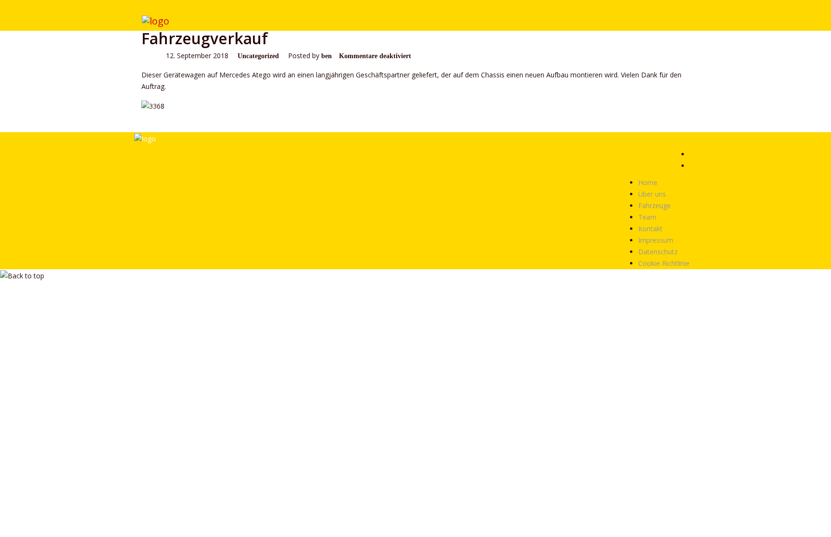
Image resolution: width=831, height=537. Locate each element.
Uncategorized (258, 56)
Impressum (655, 240)
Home (647, 182)
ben (326, 56)
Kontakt (650, 228)
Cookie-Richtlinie (664, 263)
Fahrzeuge (654, 205)
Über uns (652, 194)
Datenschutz (658, 251)
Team (647, 217)
